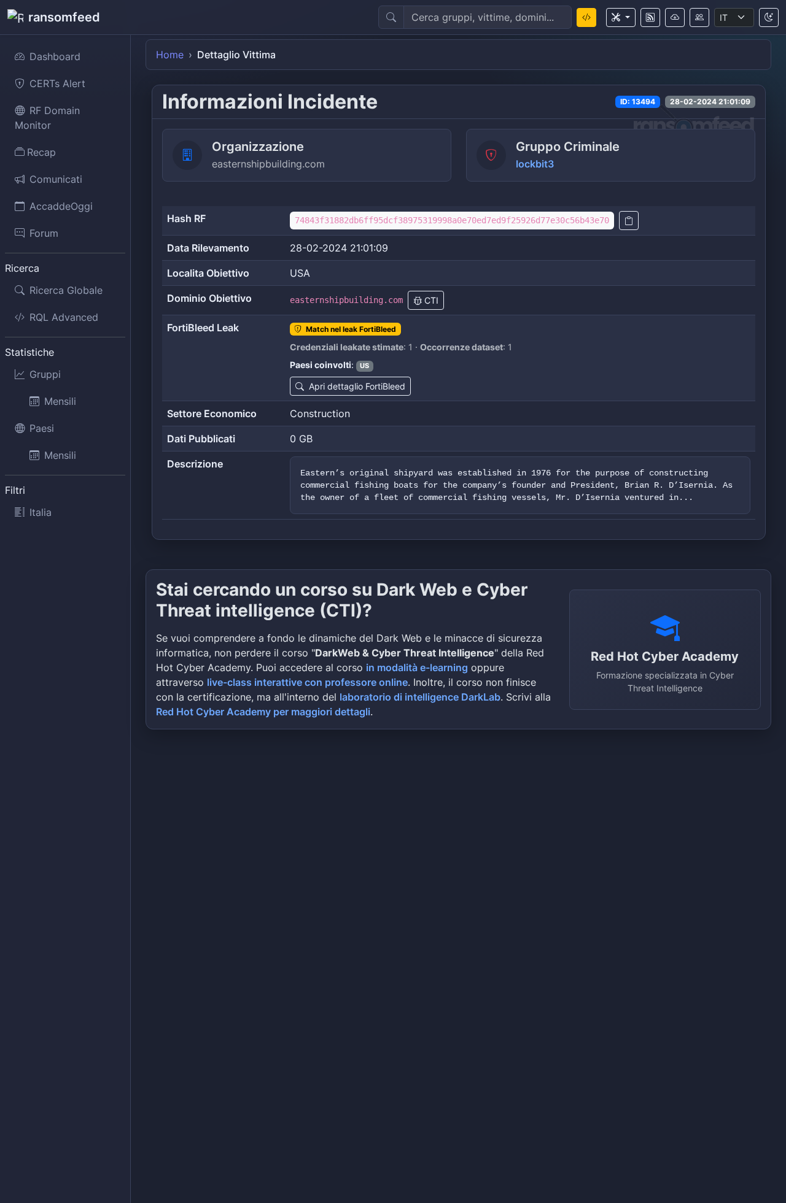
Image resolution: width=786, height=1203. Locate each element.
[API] (675, 17)
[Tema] (769, 17)
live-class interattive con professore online (307, 682)
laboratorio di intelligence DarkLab (420, 697)
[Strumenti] (621, 17)
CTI (430, 300)
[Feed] (650, 17)
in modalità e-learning (417, 667)
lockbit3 (535, 164)
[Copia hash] (629, 220)
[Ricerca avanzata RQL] (586, 17)
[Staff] (699, 17)
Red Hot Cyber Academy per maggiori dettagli (263, 711)
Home (170, 54)
